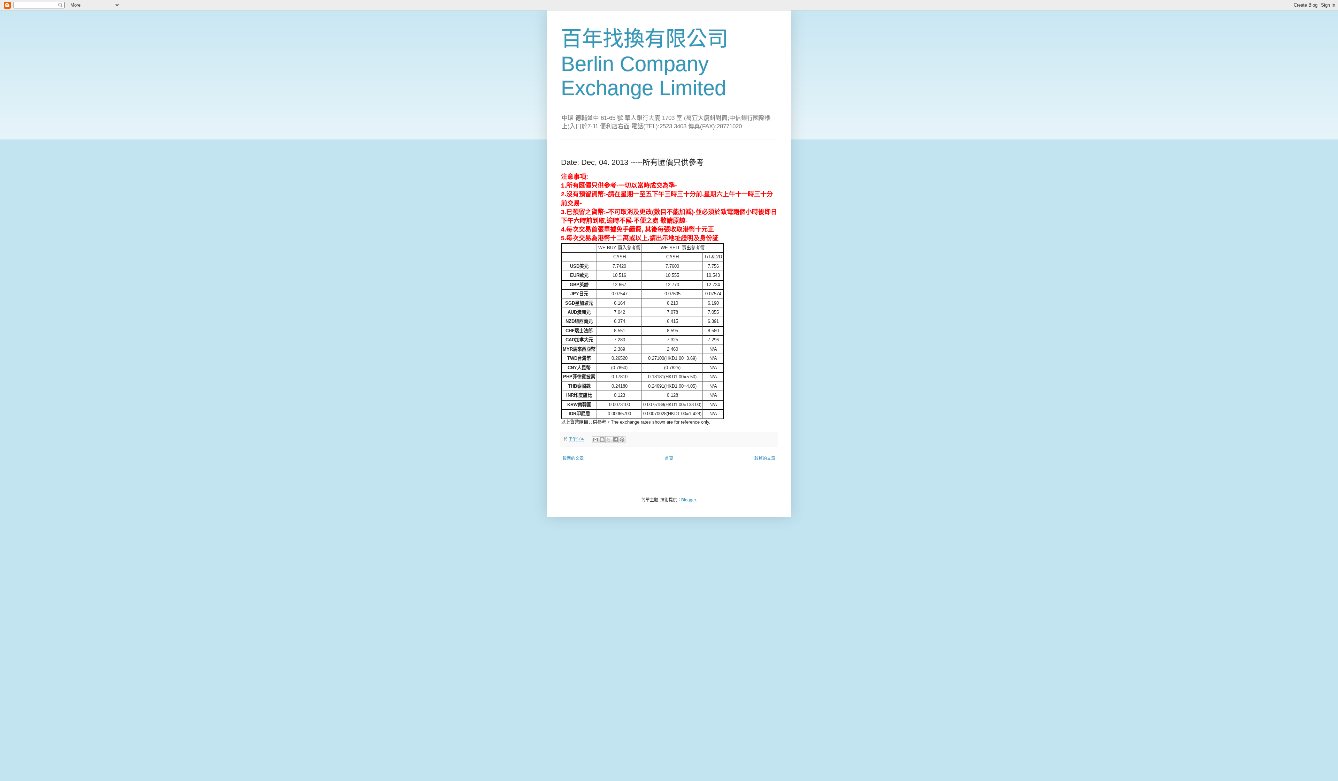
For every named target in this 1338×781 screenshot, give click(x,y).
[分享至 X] (608, 439)
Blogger (688, 500)
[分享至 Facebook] (615, 439)
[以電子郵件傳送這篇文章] (595, 439)
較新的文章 (573, 458)
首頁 (669, 458)
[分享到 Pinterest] (621, 439)
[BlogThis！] (602, 439)
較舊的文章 (764, 458)
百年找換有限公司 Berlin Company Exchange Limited (644, 63)
